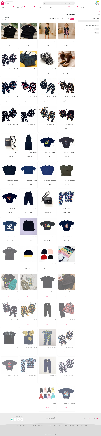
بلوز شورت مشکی (72, 291)
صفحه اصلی (94, 7)
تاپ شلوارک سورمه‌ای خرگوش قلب (12, 319)
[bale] (12, 419)
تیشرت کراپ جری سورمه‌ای (13, 208)
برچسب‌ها (95, 12)
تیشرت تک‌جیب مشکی (14, 347)
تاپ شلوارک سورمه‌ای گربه (32, 124)
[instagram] (21, 419)
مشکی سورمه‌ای (88, 12)
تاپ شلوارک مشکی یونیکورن (13, 124)
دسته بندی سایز (84, 7)
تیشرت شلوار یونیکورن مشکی (31, 375)
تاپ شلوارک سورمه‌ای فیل (51, 124)
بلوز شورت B (16, 291)
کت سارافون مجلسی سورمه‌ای (31, 347)
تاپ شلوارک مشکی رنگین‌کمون (69, 96)
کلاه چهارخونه (53, 68)
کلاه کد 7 (54, 264)
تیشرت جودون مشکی (14, 264)
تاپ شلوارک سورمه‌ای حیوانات (13, 96)
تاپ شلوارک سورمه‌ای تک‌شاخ (51, 96)
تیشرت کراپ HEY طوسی (51, 236)
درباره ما (3, 7)
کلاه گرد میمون (34, 264)
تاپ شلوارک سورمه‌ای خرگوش (13, 68)
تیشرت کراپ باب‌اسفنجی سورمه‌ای (50, 152)
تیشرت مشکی (53, 291)
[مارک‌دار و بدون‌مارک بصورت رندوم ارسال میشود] (47, 282)
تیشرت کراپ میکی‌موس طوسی (69, 152)
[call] (15, 419)
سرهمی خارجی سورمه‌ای (51, 347)
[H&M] (28, 142)
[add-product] (54, 59)
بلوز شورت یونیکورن (33, 291)
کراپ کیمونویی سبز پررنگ (70, 180)
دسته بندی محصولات (63, 7)
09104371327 (94, 418)
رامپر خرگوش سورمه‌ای (52, 41)
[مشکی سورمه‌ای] (50, 418)
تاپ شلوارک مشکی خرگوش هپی (69, 375)
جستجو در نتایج (96, 18)
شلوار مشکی (53, 319)
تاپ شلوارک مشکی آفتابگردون (31, 319)
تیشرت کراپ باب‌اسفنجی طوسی (12, 375)
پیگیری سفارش (20, 7)
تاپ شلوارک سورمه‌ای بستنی (70, 347)
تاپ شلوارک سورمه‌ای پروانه (70, 124)
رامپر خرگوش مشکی (71, 41)
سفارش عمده (31, 7)
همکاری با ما (41, 7)
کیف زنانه (16, 152)
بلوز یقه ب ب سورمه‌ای (33, 236)
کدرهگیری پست (51, 7)
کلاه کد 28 (73, 264)
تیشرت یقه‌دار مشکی (33, 41)
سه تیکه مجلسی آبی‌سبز (32, 68)
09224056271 (86, 418)
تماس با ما (11, 7)
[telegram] (18, 419)
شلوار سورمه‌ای (34, 208)
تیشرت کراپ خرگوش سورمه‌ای (69, 403)
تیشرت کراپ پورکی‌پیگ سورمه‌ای (69, 236)
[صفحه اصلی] (99, 12)
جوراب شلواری (72, 68)
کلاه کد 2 (54, 403)
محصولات (75, 7)
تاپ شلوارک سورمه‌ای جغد (32, 96)
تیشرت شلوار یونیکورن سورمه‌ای (69, 208)
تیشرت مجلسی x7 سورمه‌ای (13, 236)
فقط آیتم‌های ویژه (90, 32)
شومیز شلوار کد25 (71, 319)
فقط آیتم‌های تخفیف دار (89, 29)
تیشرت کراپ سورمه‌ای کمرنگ (32, 180)
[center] (44, 3)
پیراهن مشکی (15, 41)
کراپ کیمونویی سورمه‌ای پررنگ (12, 180)
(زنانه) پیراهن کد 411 (33, 152)
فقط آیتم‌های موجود (90, 25)
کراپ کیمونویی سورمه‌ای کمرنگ (50, 180)
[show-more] (73, 31)
